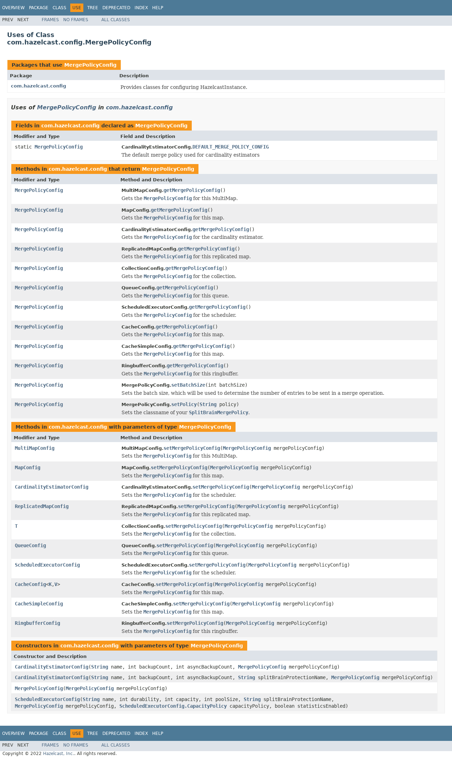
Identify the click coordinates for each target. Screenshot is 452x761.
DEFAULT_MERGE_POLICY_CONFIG (230, 147)
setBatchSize (188, 385)
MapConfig (27, 467)
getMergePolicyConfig (191, 190)
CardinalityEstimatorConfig (51, 487)
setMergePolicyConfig (191, 448)
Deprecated (116, 7)
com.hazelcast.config (38, 86)
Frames (50, 19)
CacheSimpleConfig (39, 603)
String (208, 404)
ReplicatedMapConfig (42, 506)
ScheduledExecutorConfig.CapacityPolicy (173, 706)
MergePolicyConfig (90, 65)
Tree (92, 7)
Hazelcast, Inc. (58, 753)
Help (157, 7)
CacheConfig (30, 584)
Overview (13, 7)
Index (141, 7)
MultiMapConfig (34, 448)
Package (38, 7)
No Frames (75, 19)
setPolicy (184, 404)
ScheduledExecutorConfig (47, 565)
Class (59, 7)
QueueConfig (30, 545)
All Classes (115, 19)
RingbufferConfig (37, 623)
